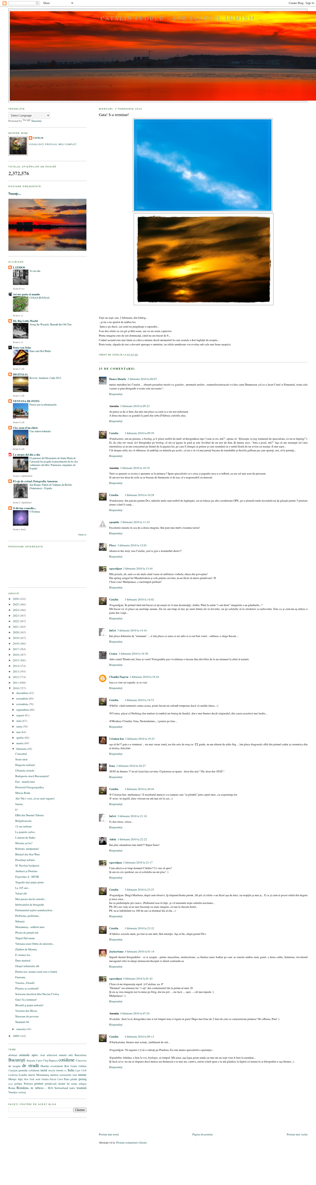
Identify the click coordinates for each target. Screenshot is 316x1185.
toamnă (81, 1087)
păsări (74, 1079)
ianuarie (21, 1029)
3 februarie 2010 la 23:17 (138, 862)
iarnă (43, 1070)
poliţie (18, 1083)
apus (35, 1055)
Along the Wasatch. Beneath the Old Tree (50, 324)
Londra (23, 1075)
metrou (54, 1075)
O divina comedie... (24, 508)
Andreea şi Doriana (26, 871)
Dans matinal (23, 960)
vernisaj (22, 1092)
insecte (51, 1070)
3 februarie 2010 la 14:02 (139, 599)
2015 (16, 660)
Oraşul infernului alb (27, 966)
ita (65, 1070)
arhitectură (52, 1055)
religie (82, 1083)
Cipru (39, 1060)
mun (74, 1074)
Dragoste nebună (25, 765)
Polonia (28, 1083)
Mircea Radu (22, 793)
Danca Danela (117, 379)
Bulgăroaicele (23, 821)
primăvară (51, 1083)
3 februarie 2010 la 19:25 (140, 739)
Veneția (12, 1092)
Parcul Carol (56, 1079)
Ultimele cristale (24, 770)
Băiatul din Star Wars (27, 854)
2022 (16, 621)
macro (31, 1075)
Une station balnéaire (40, 431)
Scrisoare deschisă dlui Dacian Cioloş (37, 994)
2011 (16, 682)
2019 (16, 638)
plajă (10, 1083)
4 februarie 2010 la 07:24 (135, 1013)
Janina (19, 804)
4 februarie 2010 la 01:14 (139, 951)
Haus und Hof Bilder (40, 351)
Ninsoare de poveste (27, 1016)
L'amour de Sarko (25, 837)
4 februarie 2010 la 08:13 (139, 1036)
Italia (71, 1070)
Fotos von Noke (22, 347)
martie (20, 743)
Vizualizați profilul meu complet (53, 144)
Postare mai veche (297, 1134)
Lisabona (13, 1074)
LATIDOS (19, 267)
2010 (16, 688)
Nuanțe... (14, 193)
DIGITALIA (20, 374)
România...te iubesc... (31, 1087)
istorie (59, 1070)
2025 (16, 604)
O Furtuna (34, 511)
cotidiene (66, 1060)
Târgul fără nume (25, 938)
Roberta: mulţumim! (27, 849)
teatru (72, 1088)
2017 (16, 649)
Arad (42, 1055)
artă (70, 1055)
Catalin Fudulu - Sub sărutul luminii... (182, 18)
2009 (16, 1036)
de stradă (30, 1065)
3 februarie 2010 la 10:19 (135, 468)
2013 (16, 671)
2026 (16, 599)
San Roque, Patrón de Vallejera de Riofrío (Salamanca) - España (50, 486)
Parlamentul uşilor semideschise (33, 910)
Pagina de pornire (202, 1134)
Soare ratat (21, 759)
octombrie (22, 704)
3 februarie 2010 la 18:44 (144, 677)
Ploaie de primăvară (26, 932)
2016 (16, 655)
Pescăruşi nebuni (25, 860)
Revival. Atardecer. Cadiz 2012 (45, 378)
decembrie (22, 693)
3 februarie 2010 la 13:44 (138, 568)
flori (66, 1066)
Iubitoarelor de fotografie (29, 904)
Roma (11, 1088)
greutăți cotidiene (28, 1070)
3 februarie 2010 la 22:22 (132, 839)
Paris (66, 1079)
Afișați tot (82, 534)
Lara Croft (80, 1070)
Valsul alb (21, 893)
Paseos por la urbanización (43, 404)
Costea (113, 653)
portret (38, 1083)
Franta (74, 1066)
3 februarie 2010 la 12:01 (132, 545)
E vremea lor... (23, 955)
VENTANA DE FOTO (26, 401)
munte (82, 1074)
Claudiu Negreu (118, 677)
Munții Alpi (15, 1079)
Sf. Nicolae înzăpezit (27, 865)
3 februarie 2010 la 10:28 (139, 495)
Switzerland (61, 1088)
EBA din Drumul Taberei (29, 815)
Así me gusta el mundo (26, 294)
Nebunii (20, 921)
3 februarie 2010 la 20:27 (131, 766)
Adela (112, 839)
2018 (16, 643)
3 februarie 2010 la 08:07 (142, 379)
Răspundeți (116, 394)
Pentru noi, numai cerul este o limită (36, 972)
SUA (50, 1088)
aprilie (20, 737)
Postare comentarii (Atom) (131, 1142)
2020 (16, 632)
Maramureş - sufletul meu (29, 927)
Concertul (21, 754)
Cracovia (81, 1060)
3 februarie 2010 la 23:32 (139, 928)
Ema (112, 766)
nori (38, 1079)
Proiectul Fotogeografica (29, 787)
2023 (16, 615)
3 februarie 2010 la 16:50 (133, 653)
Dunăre (45, 1066)
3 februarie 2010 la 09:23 (135, 406)
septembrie (23, 710)
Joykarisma (116, 951)
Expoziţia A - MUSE (27, 877)
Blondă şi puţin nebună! (29, 1005)
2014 (16, 666)
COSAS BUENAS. (39, 297)
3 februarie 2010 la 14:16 (132, 630)
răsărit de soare (67, 1083)
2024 (16, 610)
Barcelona (80, 1055)
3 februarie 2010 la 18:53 (139, 700)
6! (16, 809)
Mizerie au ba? (23, 843)
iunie (19, 726)
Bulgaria (31, 1060)
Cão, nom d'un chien (25, 428)
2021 (16, 627)
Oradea (45, 1079)
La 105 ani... (22, 888)
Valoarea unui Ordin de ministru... (34, 944)
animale (24, 1055)
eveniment (57, 1066)
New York (29, 1079)
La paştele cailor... (25, 832)
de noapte (14, 1066)
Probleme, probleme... (27, 916)
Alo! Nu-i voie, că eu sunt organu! (35, 798)
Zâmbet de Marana (26, 949)
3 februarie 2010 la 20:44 (139, 789)
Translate (36, 121)
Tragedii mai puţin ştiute (29, 882)
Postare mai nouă (109, 1134)
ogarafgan (115, 568)
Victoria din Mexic (26, 1011)
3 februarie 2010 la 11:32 (135, 522)
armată (63, 1055)
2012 (16, 677)
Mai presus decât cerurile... (30, 899)
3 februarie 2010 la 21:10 (132, 816)
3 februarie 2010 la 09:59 (139, 433)
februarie (21, 749)
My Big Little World (25, 321)
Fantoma (20, 977)
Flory (112, 545)
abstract (12, 1055)
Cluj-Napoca (50, 1060)
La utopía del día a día (26, 454)
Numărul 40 (22, 1022)
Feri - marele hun (25, 782)
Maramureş (42, 1075)
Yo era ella (34, 271)
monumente (65, 1074)
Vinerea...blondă (24, 983)
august (20, 715)
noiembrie (22, 698)
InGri (112, 630)
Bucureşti (16, 1060)
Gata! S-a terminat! (114, 114)
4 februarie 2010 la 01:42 (138, 978)
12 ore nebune (23, 826)
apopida (114, 522)
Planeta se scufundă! (27, 988)
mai (18, 732)
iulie (19, 721)
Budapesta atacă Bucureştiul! (32, 776)
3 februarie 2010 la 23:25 (139, 889)
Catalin (113, 433)
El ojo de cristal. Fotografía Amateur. (35, 481)
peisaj (82, 1079)
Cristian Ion (116, 738)
